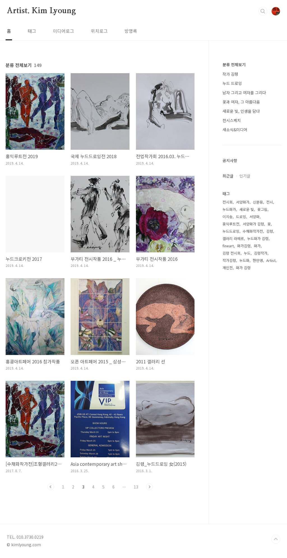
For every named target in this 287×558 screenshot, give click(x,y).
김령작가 (260, 253)
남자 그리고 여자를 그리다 (244, 92)
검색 (263, 11)
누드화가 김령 (258, 238)
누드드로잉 (231, 231)
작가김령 (229, 260)
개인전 (228, 267)
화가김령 (244, 245)
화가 (257, 245)
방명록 (130, 30)
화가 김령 (243, 267)
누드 (247, 253)
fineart (228, 245)
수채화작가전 (253, 231)
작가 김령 (230, 74)
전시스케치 (232, 120)
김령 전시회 (231, 253)
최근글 (228, 176)
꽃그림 (262, 209)
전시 (269, 202)
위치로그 (99, 30)
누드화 (244, 260)
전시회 (228, 202)
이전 (50, 486)
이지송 (228, 216)
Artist (271, 260)
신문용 (258, 202)
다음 (149, 486)
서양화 (254, 216)
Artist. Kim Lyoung (41, 11)
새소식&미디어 (235, 129)
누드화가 (229, 209)
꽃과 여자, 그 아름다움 (241, 102)
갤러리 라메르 (233, 238)
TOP (275, 539)
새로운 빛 (246, 209)
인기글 (244, 176)
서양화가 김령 (253, 224)
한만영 (258, 260)
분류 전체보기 (234, 64)
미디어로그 (63, 30)
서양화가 (242, 202)
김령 (269, 231)
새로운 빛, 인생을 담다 (241, 111)
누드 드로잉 (232, 83)
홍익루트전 (231, 224)
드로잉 (241, 216)
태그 (32, 30)
